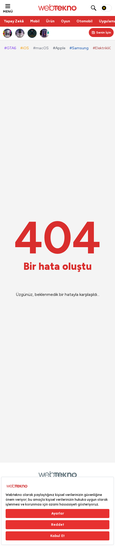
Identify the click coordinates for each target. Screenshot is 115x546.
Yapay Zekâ (14, 21)
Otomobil (84, 21)
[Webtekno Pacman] (32, 33)
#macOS (41, 48)
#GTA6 (10, 48)
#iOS (24, 48)
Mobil (35, 21)
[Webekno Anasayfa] (58, 474)
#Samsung (79, 48)
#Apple (59, 48)
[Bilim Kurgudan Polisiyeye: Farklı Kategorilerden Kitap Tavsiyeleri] (44, 33)
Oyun (65, 21)
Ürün (50, 21)
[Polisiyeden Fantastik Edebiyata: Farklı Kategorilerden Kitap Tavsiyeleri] (8, 33)
